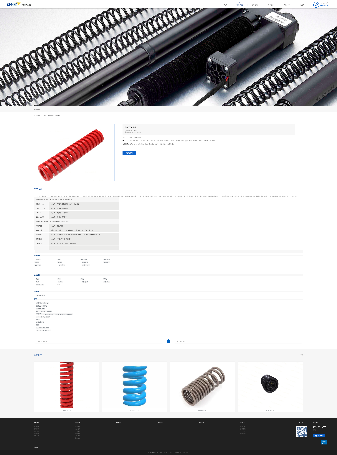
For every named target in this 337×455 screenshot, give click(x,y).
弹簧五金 (36, 435)
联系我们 (243, 433)
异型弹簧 (77, 433)
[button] (112, 152)
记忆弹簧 (77, 435)
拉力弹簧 (77, 429)
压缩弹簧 (57, 115)
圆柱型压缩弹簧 (43, 341)
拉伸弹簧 (36, 429)
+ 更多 (301, 355)
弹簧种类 (239, 5)
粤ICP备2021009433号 (181, 452)
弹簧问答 (287, 5)
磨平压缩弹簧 (181, 341)
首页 (225, 5)
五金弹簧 (77, 438)
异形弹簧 (36, 433)
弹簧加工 (303, 5)
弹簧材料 (243, 426)
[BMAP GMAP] (168, 452)
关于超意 (243, 431)
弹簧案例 (255, 5)
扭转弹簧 (36, 431)
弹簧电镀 (243, 429)
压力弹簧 (77, 426)
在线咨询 (129, 153)
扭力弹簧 (77, 431)
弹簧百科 (271, 5)
